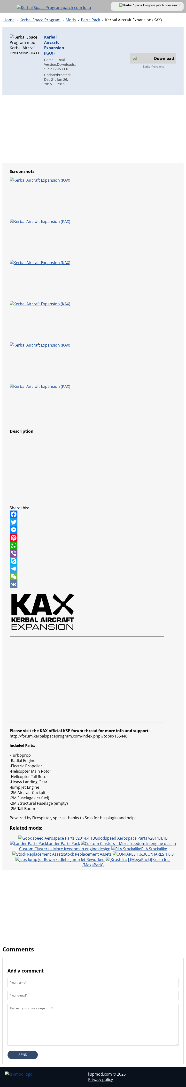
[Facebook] (93, 514)
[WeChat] (93, 576)
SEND (22, 1055)
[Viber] (93, 553)
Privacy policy (100, 1079)
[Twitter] (93, 522)
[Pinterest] (93, 538)
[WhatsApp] (93, 545)
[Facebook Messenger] (93, 530)
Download (164, 58)
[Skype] (93, 561)
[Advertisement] (100, 60)
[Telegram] (93, 569)
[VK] (93, 584)
